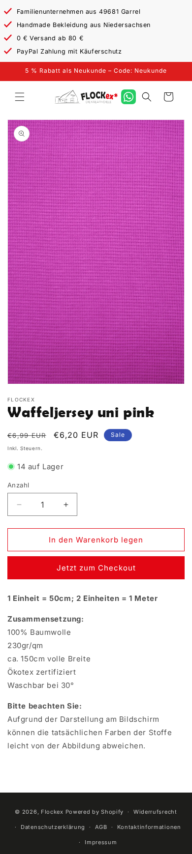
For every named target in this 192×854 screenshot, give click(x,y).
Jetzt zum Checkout (96, 567)
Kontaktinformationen (149, 827)
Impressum (101, 842)
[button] (20, 97)
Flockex (52, 811)
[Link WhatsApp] (128, 96)
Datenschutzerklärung (53, 827)
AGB (101, 827)
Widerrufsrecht (155, 811)
